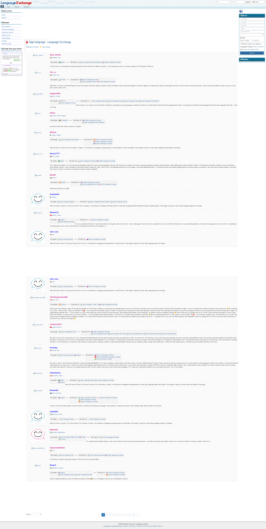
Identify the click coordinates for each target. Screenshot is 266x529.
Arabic (63, 62)
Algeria (59, 135)
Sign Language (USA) (131, 101)
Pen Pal (160, 526)
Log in (8, 7)
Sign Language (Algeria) (67, 201)
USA (58, 350)
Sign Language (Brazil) (169, 333)
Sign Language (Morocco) (68, 331)
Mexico (54, 178)
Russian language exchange (97, 239)
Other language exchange (97, 419)
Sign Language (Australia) (88, 397)
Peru (57, 300)
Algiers (54, 135)
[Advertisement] (252, 96)
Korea (60, 414)
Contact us (126, 526)
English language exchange (112, 62)
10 (133, 515)
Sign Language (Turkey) (67, 221)
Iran (59, 57)
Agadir (54, 327)
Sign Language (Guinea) (67, 474)
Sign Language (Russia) (136, 333)
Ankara (54, 215)
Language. (16, 3)
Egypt (57, 156)
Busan (56, 414)
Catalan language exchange (105, 380)
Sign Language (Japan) (99, 101)
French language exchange (106, 81)
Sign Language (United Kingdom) (91, 62)
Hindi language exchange (104, 359)
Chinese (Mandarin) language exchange (108, 357)
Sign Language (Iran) (66, 239)
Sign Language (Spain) (89, 81)
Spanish (63, 182)
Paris (53, 96)
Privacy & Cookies (136, 526)
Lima (53, 300)
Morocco (59, 327)
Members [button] (26, 7)
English (62, 220)
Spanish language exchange (103, 139)
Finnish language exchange (116, 472)
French (63, 101)
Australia (58, 393)
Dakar (55, 468)
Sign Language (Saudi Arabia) (70, 139)
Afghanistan (61, 432)
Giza (53, 156)
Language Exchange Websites (112, 526)
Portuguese (64, 120)
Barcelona (55, 375)
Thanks (154, 526)
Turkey (59, 215)
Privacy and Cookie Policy (250, 49)
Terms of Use (147, 526)
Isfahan (54, 75)
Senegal (60, 468)
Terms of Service (258, 46)
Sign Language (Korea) (115, 101)
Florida (54, 350)
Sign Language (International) (150, 101)
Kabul (55, 432)
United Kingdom (61, 116)
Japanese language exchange (99, 220)
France (58, 96)
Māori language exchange (88, 399)
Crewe (54, 116)
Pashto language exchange (110, 437)
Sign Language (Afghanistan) (69, 437)
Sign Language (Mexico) (89, 184)
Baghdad (54, 57)
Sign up (17, 7)
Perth (53, 393)
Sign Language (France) (68, 103)
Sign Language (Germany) (88, 161)
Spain (60, 375)
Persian (63, 79)
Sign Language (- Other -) (90, 304)
